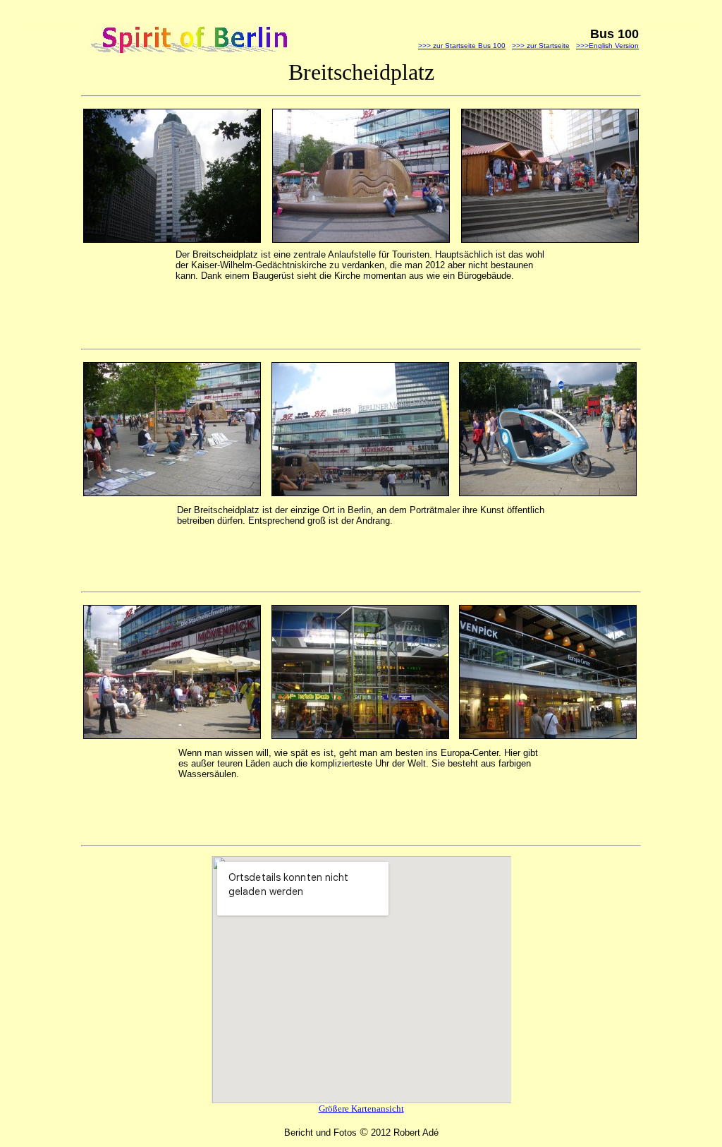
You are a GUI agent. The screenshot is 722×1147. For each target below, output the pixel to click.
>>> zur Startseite (541, 45)
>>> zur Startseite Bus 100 (462, 45)
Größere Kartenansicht (361, 1108)
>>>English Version (607, 45)
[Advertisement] (341, 313)
